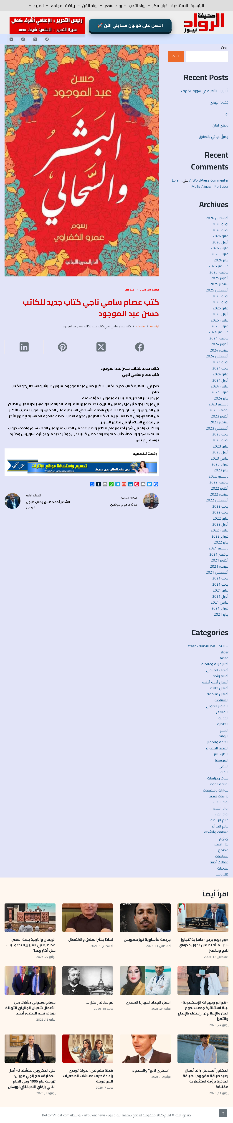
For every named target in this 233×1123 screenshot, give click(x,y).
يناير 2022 (221, 542)
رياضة (70, 5)
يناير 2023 (221, 470)
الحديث (223, 718)
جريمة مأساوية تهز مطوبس (147, 939)
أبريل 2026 (220, 242)
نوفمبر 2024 (218, 338)
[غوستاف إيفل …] (87, 980)
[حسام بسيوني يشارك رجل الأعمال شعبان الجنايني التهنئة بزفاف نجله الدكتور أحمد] (30, 980)
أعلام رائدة (220, 676)
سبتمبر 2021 (219, 566)
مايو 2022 (220, 518)
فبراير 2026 (219, 253)
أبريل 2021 (220, 596)
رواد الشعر (113, 5)
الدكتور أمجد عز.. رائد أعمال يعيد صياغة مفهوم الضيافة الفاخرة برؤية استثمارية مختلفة (205, 1078)
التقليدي (222, 711)
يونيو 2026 (220, 230)
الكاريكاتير (221, 754)
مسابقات (221, 856)
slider (224, 652)
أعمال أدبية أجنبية (215, 682)
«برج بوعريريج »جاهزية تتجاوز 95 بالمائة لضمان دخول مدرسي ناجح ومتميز (203, 945)
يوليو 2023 (220, 434)
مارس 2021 (219, 602)
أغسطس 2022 (217, 500)
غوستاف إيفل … (99, 1002)
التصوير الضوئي (217, 706)
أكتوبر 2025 (219, 278)
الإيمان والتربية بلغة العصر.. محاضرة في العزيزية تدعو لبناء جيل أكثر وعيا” (31, 945)
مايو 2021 (220, 590)
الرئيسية (197, 5)
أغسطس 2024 (217, 356)
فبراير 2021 (219, 608)
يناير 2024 (221, 398)
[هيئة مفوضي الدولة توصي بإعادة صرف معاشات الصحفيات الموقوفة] (87, 1048)
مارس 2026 (219, 248)
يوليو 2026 (220, 223)
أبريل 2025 (220, 314)
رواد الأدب (137, 5)
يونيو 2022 (220, 512)
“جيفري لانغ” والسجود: (151, 1070)
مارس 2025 (219, 320)
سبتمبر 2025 (219, 284)
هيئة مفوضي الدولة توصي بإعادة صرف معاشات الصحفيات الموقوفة (88, 1076)
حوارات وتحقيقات (215, 790)
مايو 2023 (220, 446)
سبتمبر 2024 (219, 350)
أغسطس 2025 (217, 290)
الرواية (223, 736)
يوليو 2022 (220, 506)
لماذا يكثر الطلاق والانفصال (90, 939)
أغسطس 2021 (217, 572)
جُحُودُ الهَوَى (219, 102)
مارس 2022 (219, 530)
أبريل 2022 (220, 524)
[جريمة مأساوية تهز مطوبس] (145, 917)
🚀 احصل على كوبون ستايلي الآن (130, 25)
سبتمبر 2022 (219, 494)
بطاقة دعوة (219, 784)
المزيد (38, 5)
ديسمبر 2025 (218, 266)
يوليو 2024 (220, 362)
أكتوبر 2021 (219, 560)
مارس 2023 (219, 458)
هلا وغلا (222, 874)
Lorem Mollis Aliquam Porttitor (200, 183)
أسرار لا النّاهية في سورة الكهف (204, 90)
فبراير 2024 (219, 392)
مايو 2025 (220, 308)
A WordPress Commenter (208, 180)
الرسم (224, 730)
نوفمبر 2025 (218, 272)
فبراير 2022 (219, 536)
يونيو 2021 (220, 584)
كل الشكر (221, 844)
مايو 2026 (220, 236)
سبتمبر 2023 (219, 422)
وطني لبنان (220, 125)
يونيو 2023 (220, 440)
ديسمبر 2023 (218, 404)
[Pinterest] (62, 347)
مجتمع (57, 5)
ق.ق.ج (223, 838)
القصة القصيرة (217, 748)
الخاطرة (222, 724)
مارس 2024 (219, 386)
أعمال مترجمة (217, 693)
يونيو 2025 (220, 301)
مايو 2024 (220, 374)
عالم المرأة (220, 826)
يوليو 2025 (220, 296)
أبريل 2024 (220, 380)
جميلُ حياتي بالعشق (213, 136)
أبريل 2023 (220, 452)
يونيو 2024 (220, 368)
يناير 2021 (221, 614)
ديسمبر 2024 (218, 332)
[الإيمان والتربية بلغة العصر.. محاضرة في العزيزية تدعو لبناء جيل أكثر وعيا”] (30, 917)
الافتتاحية (179, 5)
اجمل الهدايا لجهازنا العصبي (148, 1002)
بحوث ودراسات (217, 778)
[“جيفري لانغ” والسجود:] (145, 1048)
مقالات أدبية (219, 862)
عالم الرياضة (219, 820)
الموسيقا (221, 760)
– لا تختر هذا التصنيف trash (208, 645)
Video (224, 658)
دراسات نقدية (218, 796)
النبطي (223, 766)
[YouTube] (11, 39)
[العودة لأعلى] (223, 1113)
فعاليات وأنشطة (216, 832)
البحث (224, 47)
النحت (224, 772)
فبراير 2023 (219, 464)
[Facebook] (47, 39)
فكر (155, 5)
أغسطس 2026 (217, 218)
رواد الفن (90, 5)
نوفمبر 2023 (218, 410)
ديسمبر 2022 (218, 476)
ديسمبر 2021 (218, 548)
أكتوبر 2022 (219, 488)
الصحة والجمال (217, 742)
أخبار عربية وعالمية (214, 663)
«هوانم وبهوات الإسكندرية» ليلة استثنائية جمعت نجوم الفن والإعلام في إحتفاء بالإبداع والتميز (203, 1010)
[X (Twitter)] (35, 39)
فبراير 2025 (219, 326)
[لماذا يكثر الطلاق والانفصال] (87, 917)
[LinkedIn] (24, 347)
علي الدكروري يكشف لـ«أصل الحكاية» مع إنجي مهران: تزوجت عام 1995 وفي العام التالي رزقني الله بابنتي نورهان (32, 1078)
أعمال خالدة (219, 688)
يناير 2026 (221, 260)
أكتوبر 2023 (219, 416)
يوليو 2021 (220, 578)
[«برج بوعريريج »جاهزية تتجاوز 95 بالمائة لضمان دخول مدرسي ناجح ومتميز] (202, 917)
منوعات (129, 289)
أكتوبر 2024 (219, 344)
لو (226, 113)
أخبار (165, 5)
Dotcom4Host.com (55, 1115)
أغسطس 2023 (217, 428)
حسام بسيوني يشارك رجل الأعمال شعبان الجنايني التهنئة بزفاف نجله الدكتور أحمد (30, 1008)
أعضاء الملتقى (217, 670)
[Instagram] (23, 39)
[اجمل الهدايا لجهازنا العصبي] (145, 980)
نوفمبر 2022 (218, 482)
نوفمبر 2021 (218, 554)
